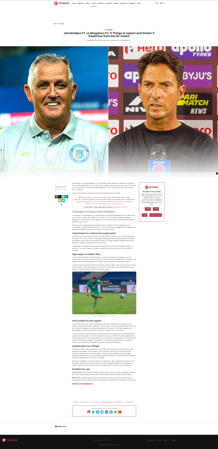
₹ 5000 (147, 209)
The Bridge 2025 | (102, 445)
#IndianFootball (98, 201)
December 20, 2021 (120, 207)
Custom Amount (155, 215)
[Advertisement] (109, 16)
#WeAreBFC (90, 204)
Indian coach (83, 402)
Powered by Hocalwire (114, 445)
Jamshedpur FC (119, 402)
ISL (90, 402)
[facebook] (56, 196)
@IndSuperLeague (83, 201)
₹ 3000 (156, 209)
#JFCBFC (120, 201)
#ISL (90, 201)
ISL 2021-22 (96, 402)
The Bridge (107, 408)
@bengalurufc (79, 199)
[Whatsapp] (63, 196)
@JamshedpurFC (94, 197)
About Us (159, 440)
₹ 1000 (144, 215)
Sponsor (156, 196)
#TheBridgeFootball (109, 201)
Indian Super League (107, 402)
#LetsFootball (98, 204)
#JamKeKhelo (127, 201)
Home (74, 3)
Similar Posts (62, 426)
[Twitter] (59, 196)
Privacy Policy (151, 440)
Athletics (109, 3)
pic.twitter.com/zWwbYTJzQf (113, 204)
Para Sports (123, 3)
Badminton (101, 3)
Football (94, 3)
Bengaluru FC (130, 402)
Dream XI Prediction (82, 383)
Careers (173, 440)
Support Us (81, 3)
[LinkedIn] (66, 196)
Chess (88, 3)
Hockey (116, 3)
